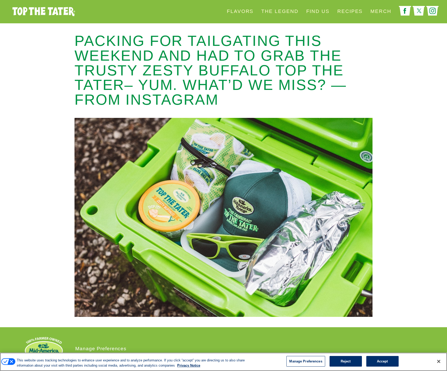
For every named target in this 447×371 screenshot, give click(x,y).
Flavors (240, 11)
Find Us (318, 11)
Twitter (419, 11)
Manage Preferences (100, 348)
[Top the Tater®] (68, 11)
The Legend (279, 11)
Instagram (432, 11)
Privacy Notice (188, 365)
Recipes (350, 11)
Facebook (405, 11)
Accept (382, 361)
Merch (380, 11)
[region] (223, 362)
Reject (346, 361)
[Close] (438, 361)
